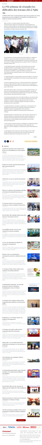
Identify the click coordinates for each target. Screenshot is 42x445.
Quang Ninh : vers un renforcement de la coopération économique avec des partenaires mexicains (14, 344)
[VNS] (6, 427)
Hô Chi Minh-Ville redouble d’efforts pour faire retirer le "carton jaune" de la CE (14, 216)
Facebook (5, 141)
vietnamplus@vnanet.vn (26, 439)
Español (31, 0)
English (24, 0)
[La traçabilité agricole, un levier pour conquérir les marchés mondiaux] (33, 233)
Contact (39, 432)
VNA (25, 432)
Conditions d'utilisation (32, 430)
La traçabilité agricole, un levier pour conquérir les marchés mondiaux (11, 230)
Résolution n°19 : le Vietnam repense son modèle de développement (12, 318)
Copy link (13, 141)
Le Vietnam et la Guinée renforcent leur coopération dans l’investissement (12, 330)
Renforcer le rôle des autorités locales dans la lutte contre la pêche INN (13, 165)
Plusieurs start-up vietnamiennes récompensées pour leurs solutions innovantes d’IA (14, 255)
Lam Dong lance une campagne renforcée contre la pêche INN (12, 358)
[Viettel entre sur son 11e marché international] (33, 182)
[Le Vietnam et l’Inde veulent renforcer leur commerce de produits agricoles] (33, 272)
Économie (4, 3)
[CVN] (14, 427)
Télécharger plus (21, 420)
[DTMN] (20, 427)
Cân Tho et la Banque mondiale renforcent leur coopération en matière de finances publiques (14, 410)
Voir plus (6, 146)
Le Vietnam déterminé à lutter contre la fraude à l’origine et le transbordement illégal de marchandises (14, 371)
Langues (21, 432)
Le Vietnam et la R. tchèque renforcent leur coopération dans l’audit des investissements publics (13, 302)
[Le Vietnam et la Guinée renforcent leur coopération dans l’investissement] (33, 333)
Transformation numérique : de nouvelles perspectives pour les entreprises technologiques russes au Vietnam (12, 286)
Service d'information (30, 432)
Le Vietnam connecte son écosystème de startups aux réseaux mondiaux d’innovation (13, 204)
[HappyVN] (35, 427)
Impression (10, 141)
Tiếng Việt (21, 0)
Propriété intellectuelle (23, 430)
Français (27, 0)
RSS (37, 430)
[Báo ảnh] (28, 427)
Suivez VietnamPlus (28, 141)
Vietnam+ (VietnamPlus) (10, 1)
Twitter (8, 141)
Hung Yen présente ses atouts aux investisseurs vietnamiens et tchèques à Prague (14, 398)
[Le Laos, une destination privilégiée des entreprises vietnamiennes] (33, 246)
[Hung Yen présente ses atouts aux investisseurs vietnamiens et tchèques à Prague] (33, 401)
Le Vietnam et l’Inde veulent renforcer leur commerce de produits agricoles (13, 269)
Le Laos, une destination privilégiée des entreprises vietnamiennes (12, 243)
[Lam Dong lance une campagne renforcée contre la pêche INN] (33, 360)
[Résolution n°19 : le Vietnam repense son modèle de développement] (33, 321)
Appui (40, 430)
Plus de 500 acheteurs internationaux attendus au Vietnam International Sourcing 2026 (14, 191)
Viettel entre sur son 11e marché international (13, 179)
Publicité (36, 432)
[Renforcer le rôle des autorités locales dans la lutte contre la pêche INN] (33, 168)
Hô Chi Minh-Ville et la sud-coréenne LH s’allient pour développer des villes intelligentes (14, 387)
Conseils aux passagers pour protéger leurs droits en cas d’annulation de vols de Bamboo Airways (13, 150)
